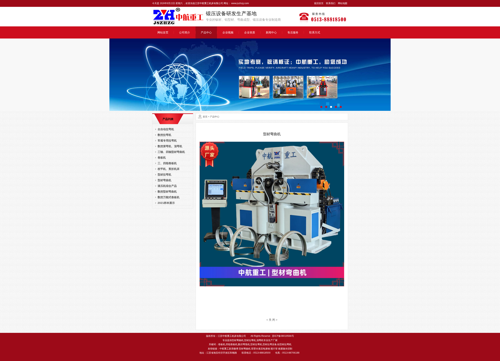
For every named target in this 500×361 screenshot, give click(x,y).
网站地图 (342, 3)
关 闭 (272, 319)
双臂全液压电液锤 (260, 348)
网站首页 (162, 32)
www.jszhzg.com (240, 3)
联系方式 (314, 32)
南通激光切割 (285, 348)
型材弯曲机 (245, 348)
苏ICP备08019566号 (283, 336)
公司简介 (184, 32)
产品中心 (206, 32)
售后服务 (293, 32)
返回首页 (318, 3)
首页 (205, 116)
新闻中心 (271, 32)
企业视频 (227, 32)
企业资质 (249, 32)
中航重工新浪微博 (229, 348)
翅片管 (274, 348)
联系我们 (330, 3)
